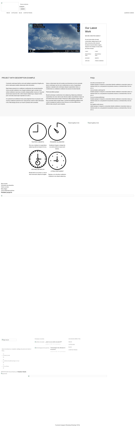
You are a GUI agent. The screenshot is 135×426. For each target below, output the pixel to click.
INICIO (70, 342)
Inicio (2, 21)
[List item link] (17, 361)
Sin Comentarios (57, 344)
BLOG (70, 347)
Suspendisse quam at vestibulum (15, 333)
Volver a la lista (5, 187)
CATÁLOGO (72, 344)
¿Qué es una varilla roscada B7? (53, 342)
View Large (133, 196)
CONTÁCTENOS (73, 349)
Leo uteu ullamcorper (10, 21)
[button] (54, 38)
